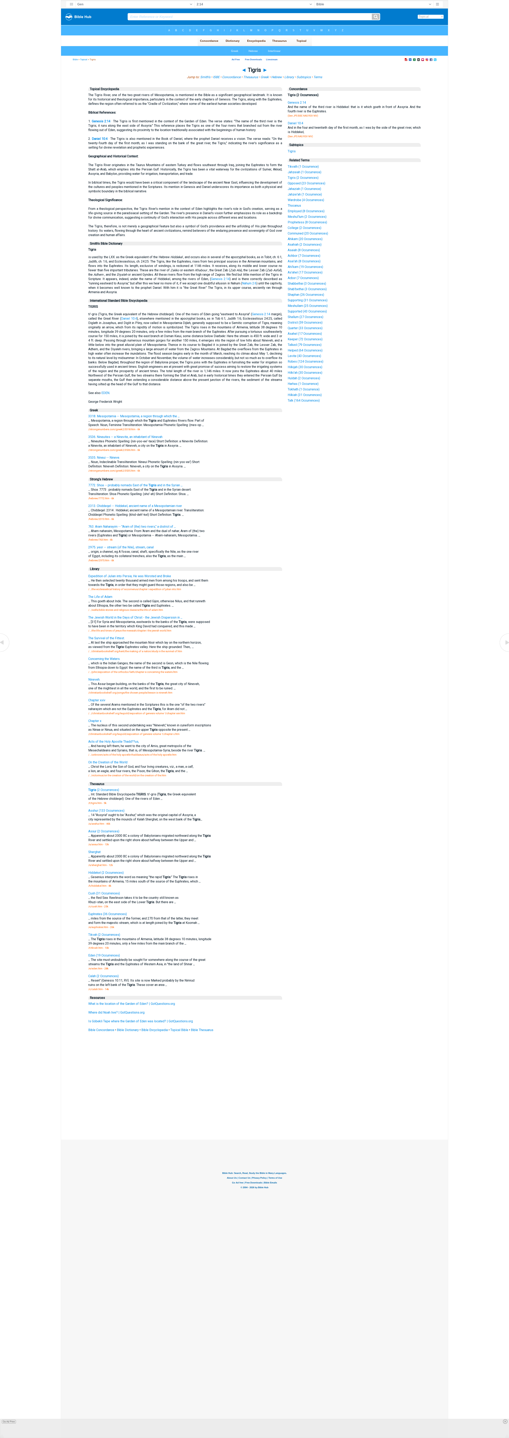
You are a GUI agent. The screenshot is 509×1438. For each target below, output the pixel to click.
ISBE (216, 77)
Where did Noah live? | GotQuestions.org (116, 1012)
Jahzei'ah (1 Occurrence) (305, 194)
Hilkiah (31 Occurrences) (305, 395)
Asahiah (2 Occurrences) (305, 244)
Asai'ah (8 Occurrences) (304, 261)
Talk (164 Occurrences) (304, 400)
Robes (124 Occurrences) (305, 361)
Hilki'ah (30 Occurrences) (305, 373)
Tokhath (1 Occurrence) (304, 389)
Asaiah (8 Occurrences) (304, 250)
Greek (265, 77)
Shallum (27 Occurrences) (305, 317)
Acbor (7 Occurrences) (303, 278)
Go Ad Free (9, 1421)
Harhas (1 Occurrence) (303, 384)
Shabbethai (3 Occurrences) (307, 283)
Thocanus (294, 205)
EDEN (105, 393)
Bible (75, 59)
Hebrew (276, 77)
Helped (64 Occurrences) (305, 350)
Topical (83, 59)
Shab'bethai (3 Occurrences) (307, 289)
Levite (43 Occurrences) (304, 356)
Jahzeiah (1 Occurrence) (304, 172)
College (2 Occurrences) (304, 228)
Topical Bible (179, 1030)
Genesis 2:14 (101, 121)
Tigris (292, 151)
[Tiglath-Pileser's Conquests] (5, 651)
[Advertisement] (254, 1110)
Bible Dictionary (128, 1030)
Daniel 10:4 (100, 139)
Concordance (231, 77)
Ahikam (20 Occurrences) (305, 239)
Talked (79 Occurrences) (305, 345)
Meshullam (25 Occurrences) (308, 306)
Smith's (205, 77)
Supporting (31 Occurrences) (307, 300)
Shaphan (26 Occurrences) (306, 295)
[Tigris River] (504, 651)
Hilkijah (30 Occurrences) (305, 367)
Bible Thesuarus (202, 1030)
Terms (317, 77)
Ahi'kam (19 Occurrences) (305, 267)
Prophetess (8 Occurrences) (307, 222)
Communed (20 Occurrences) (308, 233)
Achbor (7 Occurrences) (304, 256)
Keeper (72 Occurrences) (305, 339)
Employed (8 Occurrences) (306, 211)
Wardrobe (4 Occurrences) (306, 200)
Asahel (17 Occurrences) (305, 334)
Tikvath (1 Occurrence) (303, 166)
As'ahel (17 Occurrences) (305, 272)
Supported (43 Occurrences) (307, 311)
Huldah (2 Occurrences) (304, 378)
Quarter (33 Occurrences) (305, 328)
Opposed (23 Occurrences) (306, 183)
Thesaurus (250, 77)
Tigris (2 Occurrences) (303, 178)
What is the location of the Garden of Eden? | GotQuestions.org (131, 1004)
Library (289, 77)
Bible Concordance (101, 1030)
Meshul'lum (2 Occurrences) (307, 217)
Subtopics (304, 77)
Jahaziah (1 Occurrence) (304, 189)
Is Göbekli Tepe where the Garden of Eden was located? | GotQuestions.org (140, 1021)
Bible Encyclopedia (154, 1030)
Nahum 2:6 (249, 283)
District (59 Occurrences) (305, 322)
